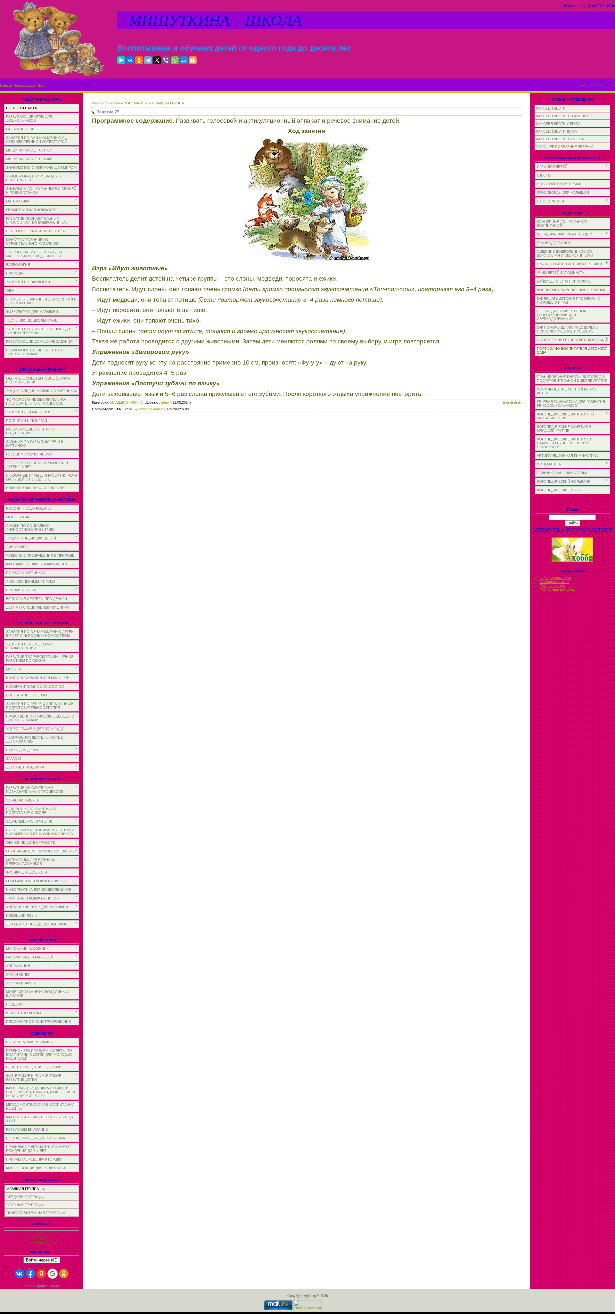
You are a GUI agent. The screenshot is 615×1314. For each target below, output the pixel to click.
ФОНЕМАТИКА (136, 103)
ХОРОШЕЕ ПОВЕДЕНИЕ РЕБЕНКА (565, 147)
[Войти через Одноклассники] (64, 1273)
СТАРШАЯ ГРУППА (22, 1205)
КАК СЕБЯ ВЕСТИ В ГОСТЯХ (560, 139)
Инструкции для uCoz (557, 589)
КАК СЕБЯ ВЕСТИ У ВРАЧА (558, 124)
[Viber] (166, 60)
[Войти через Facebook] (30, 1273)
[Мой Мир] (184, 60)
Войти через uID (41, 1260)
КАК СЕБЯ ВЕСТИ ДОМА (556, 131)
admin (165, 402)
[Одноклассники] (139, 60)
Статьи (114, 103)
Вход (41, 85)
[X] (157, 60)
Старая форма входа (41, 1286)
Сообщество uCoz (555, 582)
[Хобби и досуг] (572, 560)
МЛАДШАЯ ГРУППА (22, 1189)
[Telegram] (148, 60)
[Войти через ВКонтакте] (19, 1273)
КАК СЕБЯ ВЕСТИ (551, 108)
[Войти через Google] (52, 1274)
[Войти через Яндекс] (41, 1273)
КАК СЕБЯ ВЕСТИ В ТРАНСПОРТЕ (565, 116)
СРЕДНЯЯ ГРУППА (22, 1197)
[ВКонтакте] (130, 60)
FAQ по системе (553, 585)
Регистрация (25, 85)
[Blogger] (193, 60)
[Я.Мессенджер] (121, 60)
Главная (6, 85)
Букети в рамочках (149, 409)
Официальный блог (555, 578)
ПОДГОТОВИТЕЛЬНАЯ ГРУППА (33, 1213)
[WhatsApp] (175, 60)
